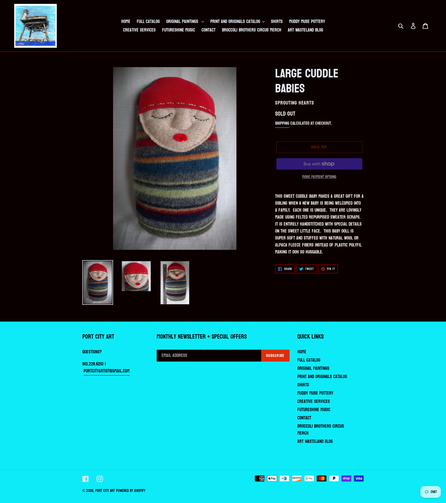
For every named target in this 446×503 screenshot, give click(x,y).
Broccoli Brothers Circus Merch (320, 429)
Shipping (282, 123)
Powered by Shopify (130, 490)
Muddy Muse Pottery (315, 393)
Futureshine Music (313, 409)
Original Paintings (313, 368)
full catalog (308, 360)
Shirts (303, 385)
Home (301, 352)
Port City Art (105, 490)
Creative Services (313, 401)
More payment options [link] (319, 177)
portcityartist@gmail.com (107, 371)
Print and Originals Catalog (322, 376)
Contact (304, 418)
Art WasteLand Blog (315, 441)
